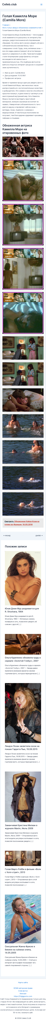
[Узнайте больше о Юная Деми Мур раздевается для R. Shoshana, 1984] (23, 578)
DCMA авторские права (23, 988)
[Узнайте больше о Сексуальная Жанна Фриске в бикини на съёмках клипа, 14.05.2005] (23, 919)
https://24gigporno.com (23, 996)
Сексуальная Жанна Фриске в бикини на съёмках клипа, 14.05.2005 (20, 949)
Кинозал (23, 994)
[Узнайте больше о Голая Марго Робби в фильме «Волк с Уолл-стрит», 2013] (23, 858)
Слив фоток (23, 991)
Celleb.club (9, 4)
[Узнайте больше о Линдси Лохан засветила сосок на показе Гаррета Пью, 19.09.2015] (23, 713)
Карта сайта (23, 982)
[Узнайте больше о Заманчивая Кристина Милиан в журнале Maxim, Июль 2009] (23, 797)
